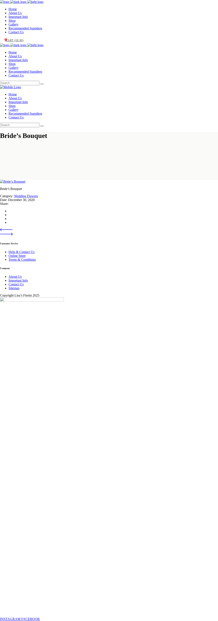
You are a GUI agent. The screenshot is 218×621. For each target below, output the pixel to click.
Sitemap (14, 288)
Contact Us (16, 284)
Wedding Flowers (26, 196)
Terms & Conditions (22, 259)
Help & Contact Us (21, 252)
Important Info (18, 280)
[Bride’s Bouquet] (12, 181)
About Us (15, 276)
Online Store (17, 256)
